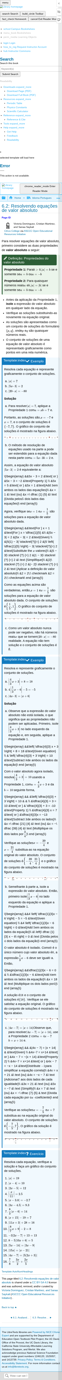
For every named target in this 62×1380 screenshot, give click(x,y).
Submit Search (10, 74)
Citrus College (12, 231)
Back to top (8, 1307)
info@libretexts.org (17, 1366)
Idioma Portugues (42, 197)
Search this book (9, 63)
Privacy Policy (25, 1359)
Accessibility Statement (14, 1363)
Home (18, 197)
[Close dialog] (2, 170)
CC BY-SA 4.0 (40, 1282)
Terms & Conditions (44, 1359)
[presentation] (36, 269)
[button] (12, 135)
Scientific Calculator (17, 111)
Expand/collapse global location (58, 197)
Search (7, 1376)
